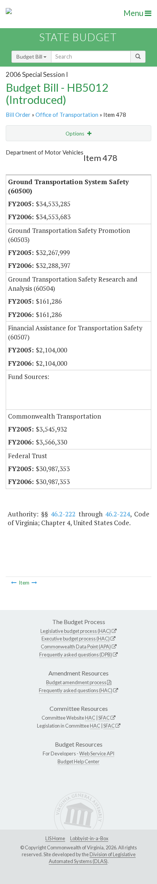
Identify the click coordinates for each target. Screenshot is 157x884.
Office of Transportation (66, 114)
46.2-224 (117, 514)
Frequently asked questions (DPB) (75, 654)
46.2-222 (63, 514)
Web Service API (96, 753)
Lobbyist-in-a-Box (89, 838)
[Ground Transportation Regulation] (13, 583)
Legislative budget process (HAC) (75, 631)
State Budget (78, 37)
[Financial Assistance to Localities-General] (34, 583)
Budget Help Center (78, 761)
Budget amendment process (76, 682)
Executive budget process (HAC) (76, 639)
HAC (90, 718)
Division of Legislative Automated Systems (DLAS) (92, 857)
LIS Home (55, 838)
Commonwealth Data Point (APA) (76, 646)
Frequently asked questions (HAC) (75, 690)
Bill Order (18, 114)
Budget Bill (29, 56)
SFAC (104, 718)
